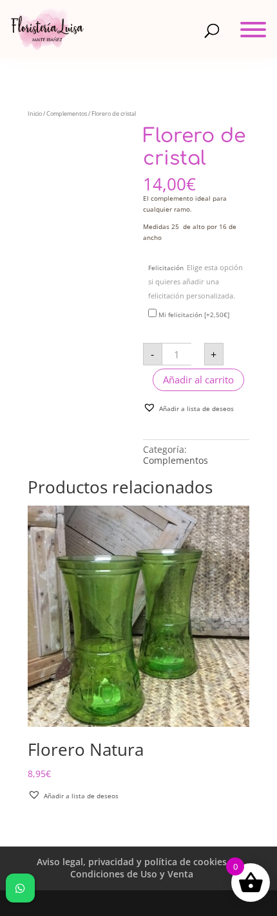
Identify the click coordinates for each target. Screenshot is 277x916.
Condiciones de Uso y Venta (131, 874)
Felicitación (195, 281)
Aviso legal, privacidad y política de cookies (132, 862)
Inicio (35, 113)
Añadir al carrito (198, 379)
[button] (188, 407)
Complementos (66, 113)
